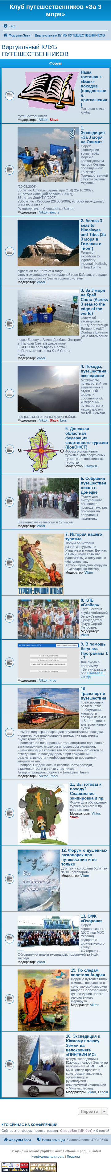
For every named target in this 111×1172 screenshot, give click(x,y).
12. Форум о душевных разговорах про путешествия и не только (84, 857)
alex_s (55, 212)
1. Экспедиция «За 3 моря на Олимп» (93, 135)
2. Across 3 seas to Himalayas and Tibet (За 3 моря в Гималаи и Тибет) (93, 234)
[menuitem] (9, 26)
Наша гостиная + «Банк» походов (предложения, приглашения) (94, 88)
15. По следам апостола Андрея (88, 972)
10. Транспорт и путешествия (93, 693)
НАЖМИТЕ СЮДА (93, 675)
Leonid (103, 1092)
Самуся (90, 466)
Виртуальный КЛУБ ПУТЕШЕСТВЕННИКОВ (35, 50)
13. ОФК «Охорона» (91, 918)
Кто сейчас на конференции (29, 1125)
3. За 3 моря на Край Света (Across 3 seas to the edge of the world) (94, 302)
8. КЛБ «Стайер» (90, 602)
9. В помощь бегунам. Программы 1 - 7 (94, 651)
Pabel (54, 776)
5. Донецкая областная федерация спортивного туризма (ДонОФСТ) (86, 437)
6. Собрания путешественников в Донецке (93, 485)
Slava (54, 119)
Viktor (43, 119)
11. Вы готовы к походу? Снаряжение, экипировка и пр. (87, 791)
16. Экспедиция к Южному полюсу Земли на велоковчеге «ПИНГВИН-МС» (83, 1045)
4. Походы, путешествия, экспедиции (94, 371)
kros (63, 420)
